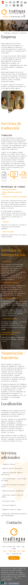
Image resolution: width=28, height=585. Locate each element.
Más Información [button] (14, 583)
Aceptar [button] (4, 583)
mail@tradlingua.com (17, 16)
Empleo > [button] (14, 558)
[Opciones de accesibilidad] (2, 582)
